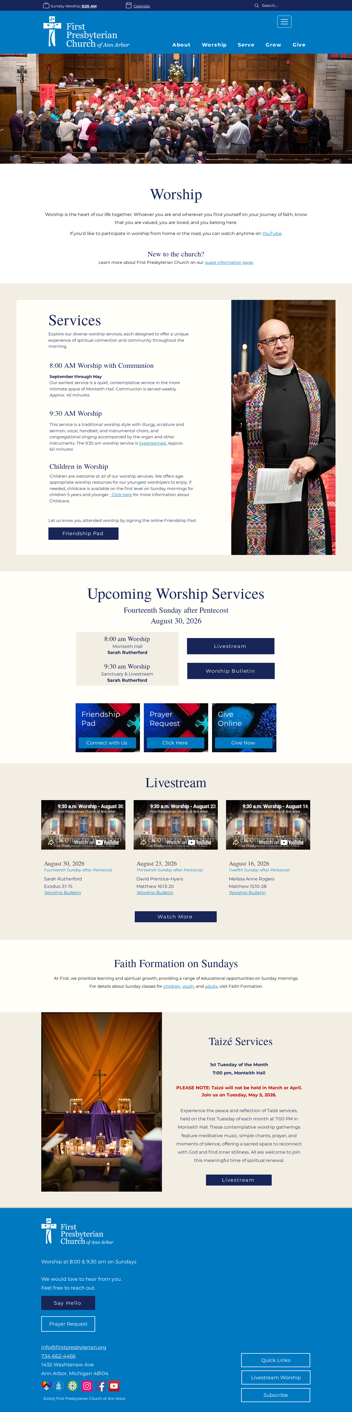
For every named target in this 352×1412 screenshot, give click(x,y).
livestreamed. (153, 443)
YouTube (272, 233)
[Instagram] (87, 1386)
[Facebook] (100, 1386)
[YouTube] (114, 1386)
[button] (273, 45)
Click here (121, 494)
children (171, 986)
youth (188, 986)
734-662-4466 (58, 1356)
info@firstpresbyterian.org (73, 1347)
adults (211, 986)
